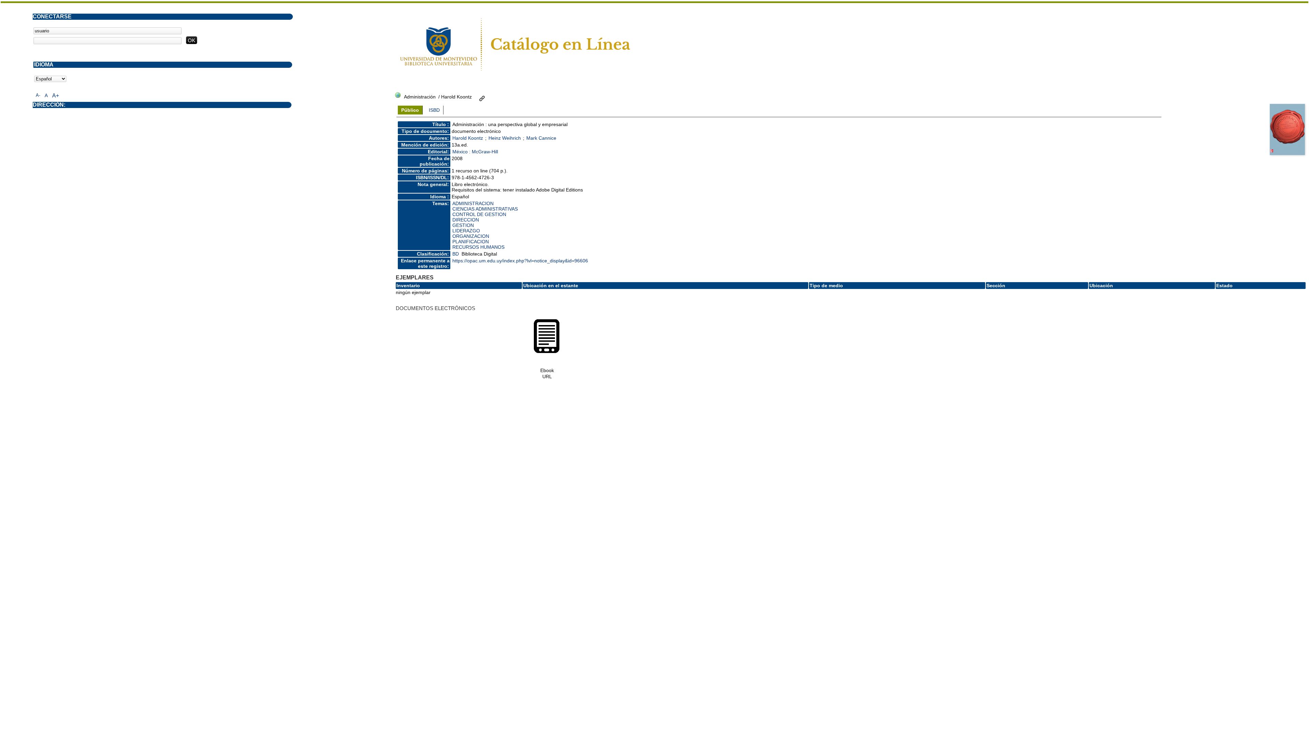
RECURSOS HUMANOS (478, 247)
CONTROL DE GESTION (479, 214)
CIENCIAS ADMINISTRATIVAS (485, 209)
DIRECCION (465, 220)
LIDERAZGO (466, 230)
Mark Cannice (541, 138)
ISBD (434, 110)
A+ (55, 95)
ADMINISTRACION (473, 203)
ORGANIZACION (470, 236)
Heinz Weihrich (504, 138)
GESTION (463, 225)
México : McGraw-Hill (475, 151)
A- (38, 95)
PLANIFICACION (470, 241)
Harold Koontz (467, 138)
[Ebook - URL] (547, 352)
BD (455, 254)
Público (410, 110)
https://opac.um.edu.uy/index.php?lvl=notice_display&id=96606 (520, 260)
